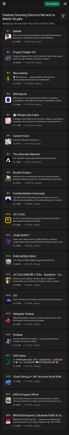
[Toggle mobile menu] (65, 3)
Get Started (52, 4)
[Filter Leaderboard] (63, 16)
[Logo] (3, 3)
